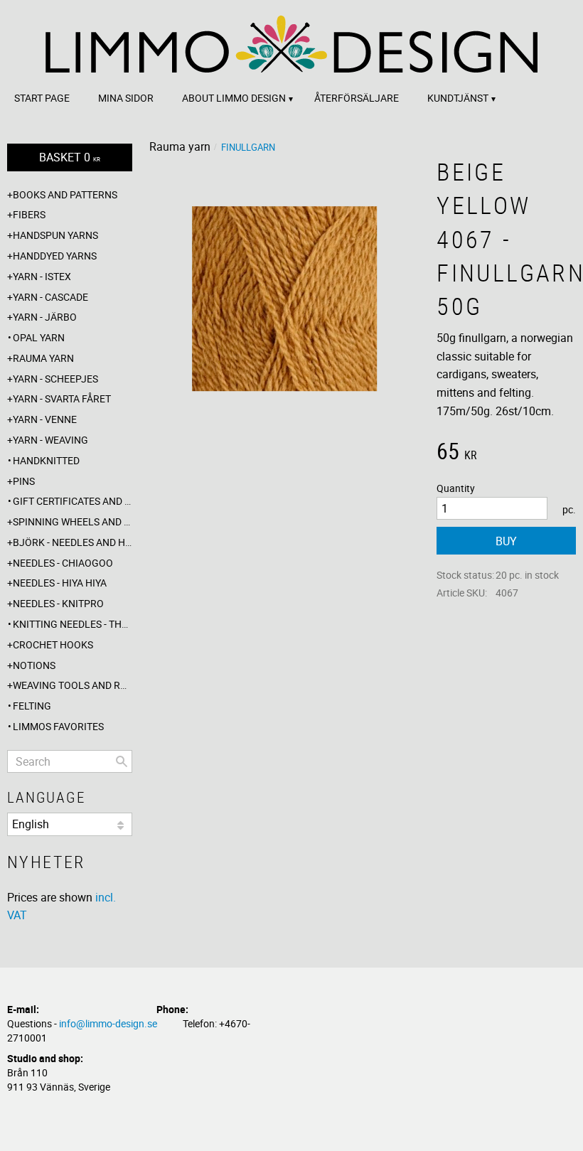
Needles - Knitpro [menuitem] (58, 603)
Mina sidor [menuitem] (126, 98)
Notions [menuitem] (34, 665)
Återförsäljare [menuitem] (356, 98)
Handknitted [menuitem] (46, 460)
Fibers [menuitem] (29, 214)
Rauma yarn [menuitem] (43, 358)
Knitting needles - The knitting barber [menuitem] (72, 624)
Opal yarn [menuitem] (39, 337)
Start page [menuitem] (42, 98)
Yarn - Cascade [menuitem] (50, 297)
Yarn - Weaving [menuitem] (50, 439)
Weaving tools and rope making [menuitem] (72, 685)
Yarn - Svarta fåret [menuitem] (62, 398)
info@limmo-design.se (108, 1023)
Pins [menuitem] (24, 481)
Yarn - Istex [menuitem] (42, 276)
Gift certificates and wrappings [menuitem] (72, 501)
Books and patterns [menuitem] (65, 194)
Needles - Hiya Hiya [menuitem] (60, 582)
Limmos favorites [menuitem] (58, 726)
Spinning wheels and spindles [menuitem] (72, 521)
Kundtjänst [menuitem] (457, 98)
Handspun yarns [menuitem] (55, 235)
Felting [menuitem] (32, 705)
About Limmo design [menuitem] (234, 98)
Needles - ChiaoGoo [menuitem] (63, 562)
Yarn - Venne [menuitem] (45, 419)
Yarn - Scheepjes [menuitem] (55, 378)
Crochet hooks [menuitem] (53, 644)
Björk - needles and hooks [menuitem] (72, 542)
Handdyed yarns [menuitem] (55, 255)
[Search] (121, 761)
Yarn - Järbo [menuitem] (45, 316)
